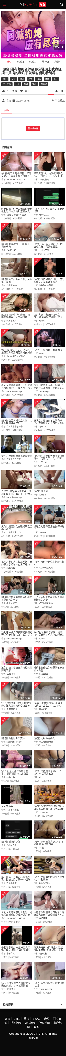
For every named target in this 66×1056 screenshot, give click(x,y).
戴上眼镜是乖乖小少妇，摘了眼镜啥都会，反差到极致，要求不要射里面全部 (16, 317)
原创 (5, 79)
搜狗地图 (16, 1022)
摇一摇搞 (7, 84)
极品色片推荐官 (46, 285)
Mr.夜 (41, 777)
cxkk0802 (43, 532)
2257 (17, 1018)
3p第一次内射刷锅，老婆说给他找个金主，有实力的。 (48, 704)
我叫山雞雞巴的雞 (14, 426)
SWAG (37, 1018)
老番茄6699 (11, 285)
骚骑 (47, 79)
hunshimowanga (14, 391)
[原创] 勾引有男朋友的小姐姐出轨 (49, 210)
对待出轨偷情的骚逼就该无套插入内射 (49, 669)
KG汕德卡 (10, 674)
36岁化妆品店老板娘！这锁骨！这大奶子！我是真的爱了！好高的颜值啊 (48, 635)
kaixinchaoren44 (14, 741)
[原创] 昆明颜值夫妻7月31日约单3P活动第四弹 (49, 843)
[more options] (61, 1004)
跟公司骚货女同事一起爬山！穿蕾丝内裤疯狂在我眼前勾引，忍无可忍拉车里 (49, 388)
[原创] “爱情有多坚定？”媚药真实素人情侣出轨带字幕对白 (49, 807)
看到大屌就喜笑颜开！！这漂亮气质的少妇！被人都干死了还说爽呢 (16, 388)
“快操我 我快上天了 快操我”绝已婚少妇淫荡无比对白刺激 (16, 351)
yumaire (42, 494)
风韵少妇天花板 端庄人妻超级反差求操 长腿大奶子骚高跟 (48, 950)
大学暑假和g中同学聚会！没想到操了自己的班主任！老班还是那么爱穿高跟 (16, 494)
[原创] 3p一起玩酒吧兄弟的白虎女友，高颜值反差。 (48, 245)
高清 (57, 62)
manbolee (43, 674)
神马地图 (44, 1022)
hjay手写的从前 (46, 568)
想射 (26, 84)
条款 (7, 1018)
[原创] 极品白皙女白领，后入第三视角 (16, 280)
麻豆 (47, 1018)
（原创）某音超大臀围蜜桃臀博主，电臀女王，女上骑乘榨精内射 (49, 458)
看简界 (44, 84)
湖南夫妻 (43, 709)
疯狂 (56, 79)
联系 (36, 1027)
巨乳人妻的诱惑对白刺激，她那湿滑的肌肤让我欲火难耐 (16, 913)
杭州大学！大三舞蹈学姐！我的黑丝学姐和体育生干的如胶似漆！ (16, 564)
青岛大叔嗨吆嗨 (46, 741)
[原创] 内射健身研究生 (13, 738)
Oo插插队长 (11, 709)
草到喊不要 (7, 806)
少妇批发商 (44, 179)
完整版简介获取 (13, 459)
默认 (9, 62)
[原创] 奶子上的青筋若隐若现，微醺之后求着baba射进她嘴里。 (15, 880)
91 (32, 4)
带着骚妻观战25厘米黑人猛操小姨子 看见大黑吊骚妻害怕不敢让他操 (15, 950)
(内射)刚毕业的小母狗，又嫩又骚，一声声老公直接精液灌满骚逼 (16, 176)
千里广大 (43, 462)
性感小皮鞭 (44, 250)
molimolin (10, 568)
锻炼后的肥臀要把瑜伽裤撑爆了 (49, 527)
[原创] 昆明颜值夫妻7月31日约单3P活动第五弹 (49, 772)
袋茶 (8, 100)
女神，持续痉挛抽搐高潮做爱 (16, 455)
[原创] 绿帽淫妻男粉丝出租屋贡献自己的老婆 (16, 598)
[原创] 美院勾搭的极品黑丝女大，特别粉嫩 (49, 878)
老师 (30, 79)
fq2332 (42, 426)
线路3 (45, 62)
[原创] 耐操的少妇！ (12, 841)
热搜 (26, 1018)
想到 (22, 79)
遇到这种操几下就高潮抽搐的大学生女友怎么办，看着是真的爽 (16, 635)
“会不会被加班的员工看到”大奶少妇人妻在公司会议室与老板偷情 (16, 706)
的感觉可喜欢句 (13, 532)
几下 (17, 84)
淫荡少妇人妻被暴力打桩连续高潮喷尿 (16, 669)
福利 (34, 84)
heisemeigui (44, 391)
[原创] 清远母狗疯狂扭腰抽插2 (49, 563)
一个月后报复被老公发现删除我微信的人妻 (49, 598)
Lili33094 (43, 812)
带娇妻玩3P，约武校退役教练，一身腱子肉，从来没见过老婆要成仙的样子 (49, 176)
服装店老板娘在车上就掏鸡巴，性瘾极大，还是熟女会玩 (49, 421)
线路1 (20, 62)
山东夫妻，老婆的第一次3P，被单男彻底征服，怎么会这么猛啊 (48, 317)
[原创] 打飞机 (41, 491)
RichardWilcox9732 (15, 179)
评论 (6, 110)
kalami (42, 320)
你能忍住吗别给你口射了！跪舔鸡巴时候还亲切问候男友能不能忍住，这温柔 (49, 915)
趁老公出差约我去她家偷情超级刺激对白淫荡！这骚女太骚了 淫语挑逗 (16, 211)
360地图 (30, 1022)
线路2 (32, 62)
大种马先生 (44, 215)
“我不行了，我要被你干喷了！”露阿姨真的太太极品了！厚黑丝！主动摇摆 (14, 774)
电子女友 (10, 953)
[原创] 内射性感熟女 (44, 738)
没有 (13, 79)
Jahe (41, 353)
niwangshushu (45, 989)
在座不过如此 (12, 810)
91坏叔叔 (43, 918)
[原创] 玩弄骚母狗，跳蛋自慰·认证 (49, 984)
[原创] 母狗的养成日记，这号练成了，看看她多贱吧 (49, 280)
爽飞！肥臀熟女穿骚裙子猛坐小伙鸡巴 (16, 527)
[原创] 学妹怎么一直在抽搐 (48, 350)
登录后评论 (33, 128)
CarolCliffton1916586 (16, 215)
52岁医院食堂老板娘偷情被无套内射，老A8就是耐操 (15, 984)
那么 (39, 79)
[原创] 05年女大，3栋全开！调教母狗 (16, 245)
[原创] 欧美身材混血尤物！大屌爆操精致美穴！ (16, 421)
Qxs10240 (11, 250)
